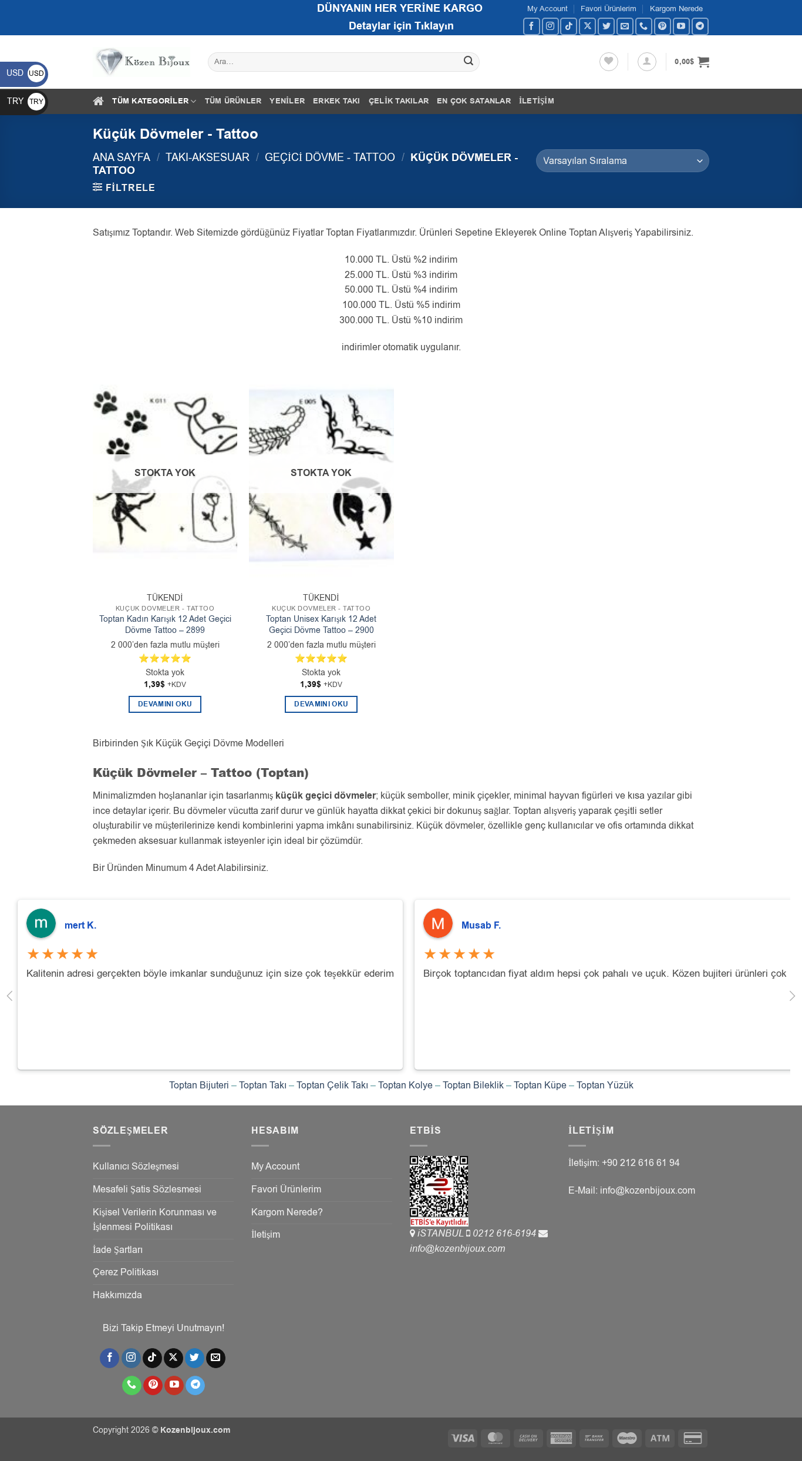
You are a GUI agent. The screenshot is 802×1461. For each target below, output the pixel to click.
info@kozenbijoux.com (457, 1248)
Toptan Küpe (540, 1085)
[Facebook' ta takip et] (531, 26)
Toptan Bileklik (473, 1085)
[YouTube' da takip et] (681, 26)
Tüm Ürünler (233, 101)
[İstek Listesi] (608, 61)
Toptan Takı (263, 1085)
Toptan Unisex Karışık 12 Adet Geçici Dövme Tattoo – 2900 (321, 625)
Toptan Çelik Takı (332, 1085)
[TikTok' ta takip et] (568, 26)
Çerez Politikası (126, 1272)
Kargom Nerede (676, 9)
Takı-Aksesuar (208, 157)
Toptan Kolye (405, 1085)
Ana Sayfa (121, 157)
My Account (547, 9)
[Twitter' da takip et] (606, 26)
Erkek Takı (336, 101)
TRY (25, 101)
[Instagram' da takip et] (550, 26)
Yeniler (287, 101)
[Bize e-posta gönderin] (624, 26)
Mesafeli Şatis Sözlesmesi (147, 1189)
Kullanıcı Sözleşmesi (136, 1166)
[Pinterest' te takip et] (662, 26)
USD (25, 73)
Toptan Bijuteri (199, 1085)
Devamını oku (165, 704)
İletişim (536, 101)
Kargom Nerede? (287, 1212)
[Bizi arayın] (643, 26)
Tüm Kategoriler (150, 101)
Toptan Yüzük (605, 1085)
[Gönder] (469, 62)
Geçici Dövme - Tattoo (330, 157)
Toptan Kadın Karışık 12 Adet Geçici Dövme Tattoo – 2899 (165, 625)
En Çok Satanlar (474, 101)
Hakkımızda (117, 1295)
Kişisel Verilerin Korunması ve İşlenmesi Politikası (155, 1220)
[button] (647, 61)
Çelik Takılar (399, 101)
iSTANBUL (441, 1233)
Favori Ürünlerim (608, 9)
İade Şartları (118, 1250)
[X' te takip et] (587, 26)
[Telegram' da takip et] (700, 26)
